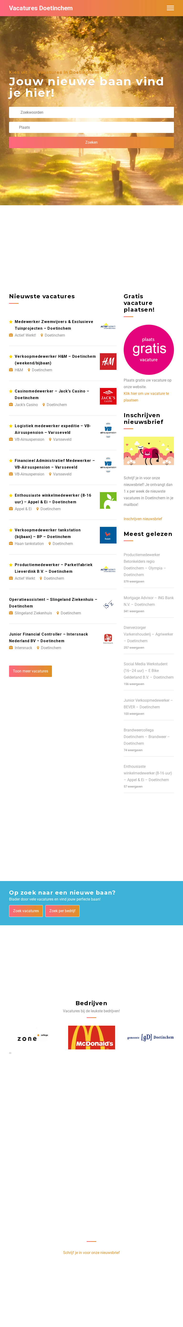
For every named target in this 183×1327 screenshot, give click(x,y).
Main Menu (170, 8)
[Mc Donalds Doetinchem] (32, 1037)
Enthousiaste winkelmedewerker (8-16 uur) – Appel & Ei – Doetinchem (148, 773)
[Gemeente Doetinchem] (91, 1037)
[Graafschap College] (150, 1037)
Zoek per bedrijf (62, 911)
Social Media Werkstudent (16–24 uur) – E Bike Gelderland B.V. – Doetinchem (149, 671)
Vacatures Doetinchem (41, 8)
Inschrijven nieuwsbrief (143, 519)
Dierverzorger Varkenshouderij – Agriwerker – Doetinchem (148, 634)
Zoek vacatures (26, 911)
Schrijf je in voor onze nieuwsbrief (91, 1252)
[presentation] (9, 1052)
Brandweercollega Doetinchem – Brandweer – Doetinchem (147, 737)
